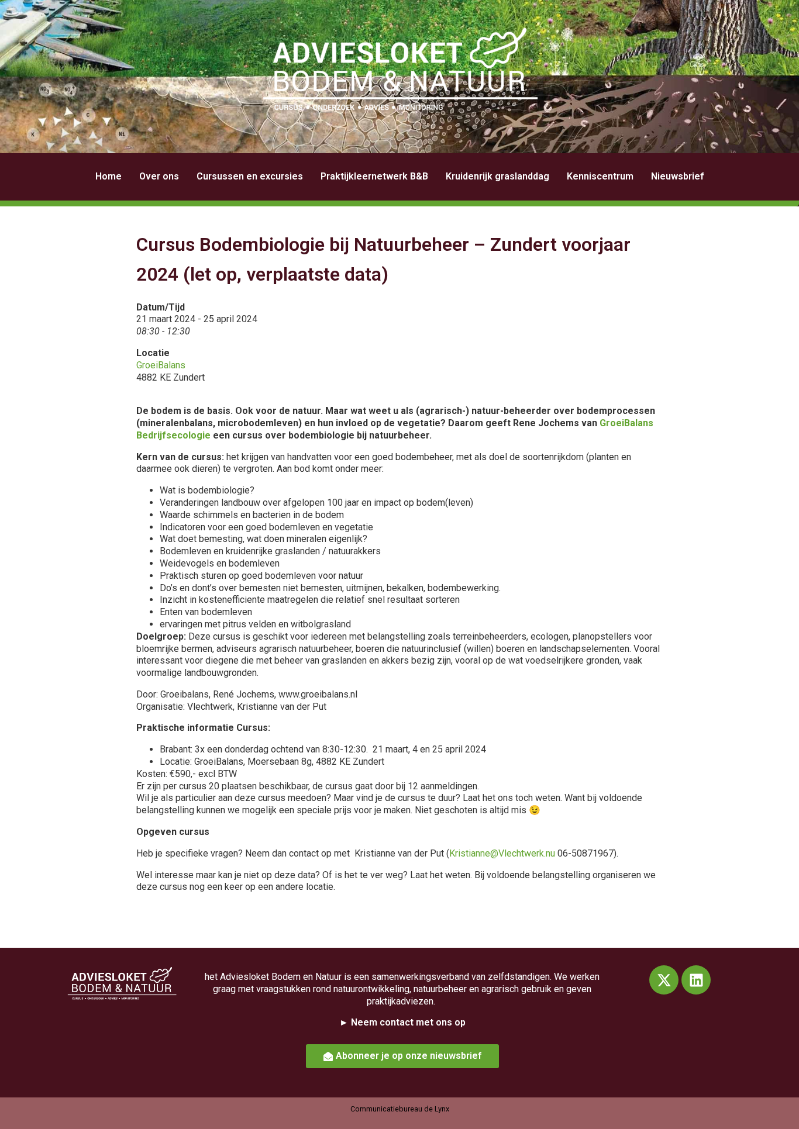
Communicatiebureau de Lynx (399, 1108)
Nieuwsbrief (677, 176)
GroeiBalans (160, 365)
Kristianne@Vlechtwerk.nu (502, 853)
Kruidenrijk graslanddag (497, 176)
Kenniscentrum (600, 176)
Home (108, 176)
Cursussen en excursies (250, 176)
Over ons (159, 176)
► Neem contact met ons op (402, 1022)
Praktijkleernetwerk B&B (374, 176)
